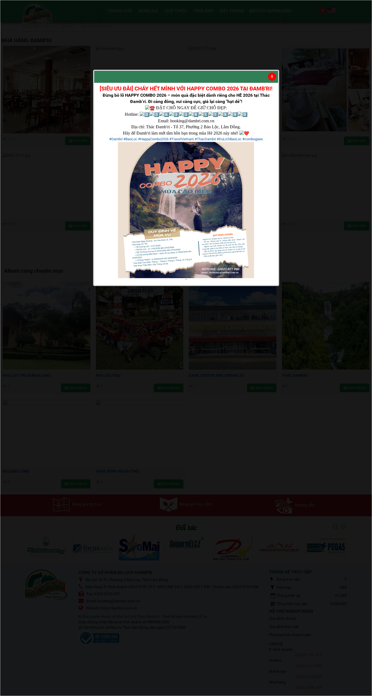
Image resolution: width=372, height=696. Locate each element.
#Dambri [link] (116, 139)
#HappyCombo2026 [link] (153, 139)
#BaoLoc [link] (130, 139)
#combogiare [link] (252, 139)
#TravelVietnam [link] (181, 139)
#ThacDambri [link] (205, 139)
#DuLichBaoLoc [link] (229, 139)
